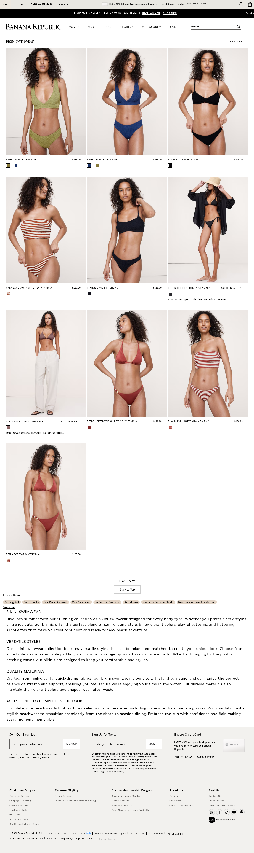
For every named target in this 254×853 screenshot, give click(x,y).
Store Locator (216, 800)
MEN (91, 27)
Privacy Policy (129, 762)
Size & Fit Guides (18, 819)
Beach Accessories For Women (196, 602)
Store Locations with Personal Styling (75, 800)
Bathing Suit (11, 602)
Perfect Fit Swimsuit (107, 602)
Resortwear (131, 602)
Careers (173, 796)
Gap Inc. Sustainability (181, 805)
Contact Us (215, 796)
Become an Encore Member (126, 796)
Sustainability (156, 833)
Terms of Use (137, 833)
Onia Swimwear (81, 602)
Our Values (175, 800)
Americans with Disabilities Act (26, 838)
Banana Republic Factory (222, 805)
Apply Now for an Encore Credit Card (131, 810)
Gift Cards (15, 814)
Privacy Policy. (41, 757)
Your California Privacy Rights (110, 833)
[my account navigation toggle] (241, 4)
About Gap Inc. (175, 834)
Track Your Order (18, 810)
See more (9, 607)
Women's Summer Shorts (158, 602)
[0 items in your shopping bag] (249, 4)
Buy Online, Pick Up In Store (24, 824)
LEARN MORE (204, 757)
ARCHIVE (126, 27)
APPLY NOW (192, 4)
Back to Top (127, 589)
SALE (174, 27)
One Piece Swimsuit (55, 602)
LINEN (107, 27)
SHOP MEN (170, 13)
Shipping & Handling (20, 800)
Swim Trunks (31, 602)
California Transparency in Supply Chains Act (71, 838)
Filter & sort (234, 41)
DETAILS (204, 4)
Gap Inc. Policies (107, 839)
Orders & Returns (19, 805)
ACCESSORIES (151, 27)
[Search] (239, 26)
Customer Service (19, 796)
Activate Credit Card (123, 805)
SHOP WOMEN (151, 13)
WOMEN (74, 27)
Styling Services (63, 796)
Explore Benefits (120, 800)
